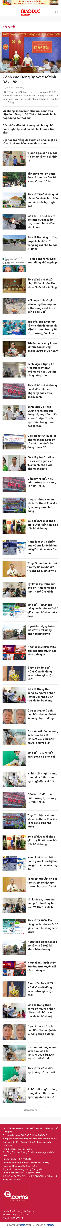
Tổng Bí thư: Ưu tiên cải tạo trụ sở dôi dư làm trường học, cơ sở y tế (42, 566)
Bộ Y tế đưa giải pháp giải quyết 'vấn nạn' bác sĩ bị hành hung (42, 524)
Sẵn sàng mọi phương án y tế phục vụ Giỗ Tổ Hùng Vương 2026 (41, 177)
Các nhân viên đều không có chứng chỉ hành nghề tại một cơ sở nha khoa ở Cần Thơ (29, 129)
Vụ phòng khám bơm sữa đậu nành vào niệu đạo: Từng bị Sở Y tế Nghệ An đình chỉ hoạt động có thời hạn (29, 114)
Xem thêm (30, 1110)
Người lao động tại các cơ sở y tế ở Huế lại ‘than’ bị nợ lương (42, 629)
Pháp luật (20, 87)
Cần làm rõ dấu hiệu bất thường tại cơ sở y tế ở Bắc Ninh (41, 482)
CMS (25, 1225)
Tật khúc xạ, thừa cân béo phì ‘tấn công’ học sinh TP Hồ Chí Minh (41, 587)
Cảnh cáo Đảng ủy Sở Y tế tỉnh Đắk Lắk (29, 79)
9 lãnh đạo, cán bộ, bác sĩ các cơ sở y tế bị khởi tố (42, 156)
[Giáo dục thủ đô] (30, 11)
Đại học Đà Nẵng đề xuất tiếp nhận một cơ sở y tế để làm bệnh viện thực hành (30, 141)
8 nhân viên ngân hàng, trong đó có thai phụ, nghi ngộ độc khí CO (42, 777)
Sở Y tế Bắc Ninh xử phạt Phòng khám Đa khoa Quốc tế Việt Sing (42, 283)
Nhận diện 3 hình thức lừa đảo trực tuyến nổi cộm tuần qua (41, 650)
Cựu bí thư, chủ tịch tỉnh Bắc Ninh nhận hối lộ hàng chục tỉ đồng (41, 714)
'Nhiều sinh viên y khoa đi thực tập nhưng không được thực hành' (42, 346)
